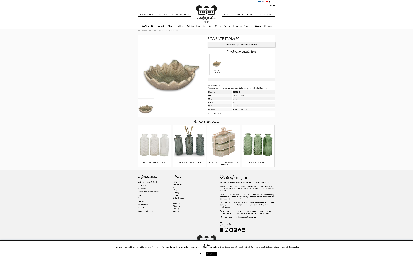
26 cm (235, 102)
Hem (139, 30)
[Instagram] (226, 231)
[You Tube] (231, 231)
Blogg (186, 14)
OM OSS (158, 14)
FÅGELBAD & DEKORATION (156, 30)
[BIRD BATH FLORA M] (171, 66)
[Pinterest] (235, 231)
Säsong (258, 26)
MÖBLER (167, 14)
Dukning (190, 26)
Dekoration (201, 26)
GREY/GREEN (238, 95)
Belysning (237, 26)
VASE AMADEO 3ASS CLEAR (155, 162)
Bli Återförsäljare (146, 14)
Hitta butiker (239, 14)
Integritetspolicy (144, 185)
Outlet (140, 198)
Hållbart (180, 26)
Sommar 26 (160, 26)
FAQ (139, 195)
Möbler (171, 26)
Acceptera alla (211, 254)
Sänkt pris (268, 26)
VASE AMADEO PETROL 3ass (189, 162)
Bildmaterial (177, 14)
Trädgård (248, 26)
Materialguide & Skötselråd (149, 182)
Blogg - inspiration (145, 211)
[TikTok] (240, 231)
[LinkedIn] (243, 231)
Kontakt (250, 14)
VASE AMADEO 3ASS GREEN (258, 162)
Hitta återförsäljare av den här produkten (241, 45)
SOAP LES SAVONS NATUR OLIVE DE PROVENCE (224, 163)
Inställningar (200, 254)
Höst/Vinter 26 (147, 26)
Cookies (141, 201)
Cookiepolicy (294, 247)
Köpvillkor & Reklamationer (148, 192)
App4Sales (142, 188)
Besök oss (228, 14)
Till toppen (4, 34)
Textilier (227, 26)
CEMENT (236, 92)
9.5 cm (235, 99)
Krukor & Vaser (214, 26)
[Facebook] (222, 231)
